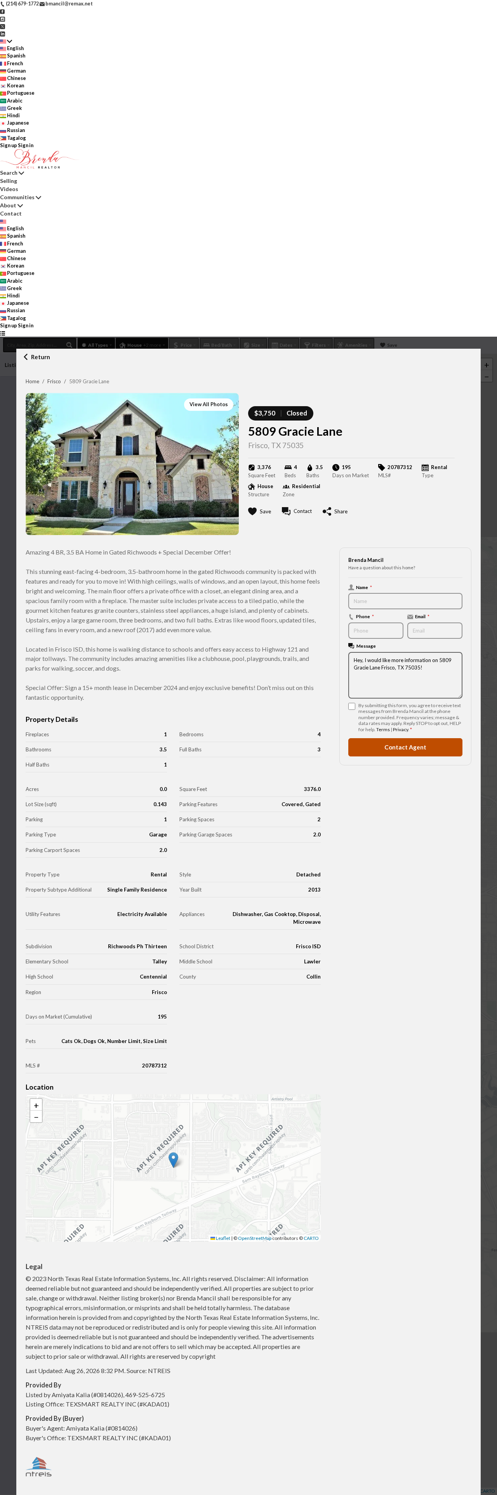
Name (364, 587)
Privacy (400, 729)
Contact (11, 213)
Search (8, 172)
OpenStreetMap (254, 1238)
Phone (365, 616)
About (8, 205)
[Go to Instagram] (2, 18)
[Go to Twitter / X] (2, 26)
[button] (173, 1160)
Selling (8, 180)
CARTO (311, 1238)
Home (32, 381)
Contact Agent (405, 747)
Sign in (25, 145)
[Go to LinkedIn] (2, 33)
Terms (383, 729)
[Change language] (6, 41)
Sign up (8, 145)
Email (422, 616)
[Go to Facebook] (2, 11)
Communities (17, 197)
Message (366, 645)
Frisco (54, 381)
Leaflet (222, 1238)
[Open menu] (2, 333)
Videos (9, 189)
